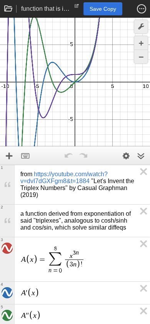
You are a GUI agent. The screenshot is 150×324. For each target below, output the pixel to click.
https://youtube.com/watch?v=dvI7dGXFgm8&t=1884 (64, 177)
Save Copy (103, 9)
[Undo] (68, 156)
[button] (141, 9)
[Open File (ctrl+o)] (8, 9)
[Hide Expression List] (140, 156)
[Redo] (83, 156)
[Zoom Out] (141, 56)
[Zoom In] (141, 43)
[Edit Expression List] (126, 156)
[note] (77, 8)
